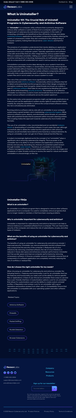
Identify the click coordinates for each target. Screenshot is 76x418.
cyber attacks (48, 41)
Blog (70, 2)
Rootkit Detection (16, 330)
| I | (47, 349)
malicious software (20, 88)
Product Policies (33, 411)
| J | (52, 349)
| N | (10, 351)
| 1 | (24, 353)
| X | (57, 351)
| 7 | (42, 353)
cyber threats (25, 147)
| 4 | (38, 353)
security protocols (35, 90)
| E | (29, 349)
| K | (57, 349)
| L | (61, 349)
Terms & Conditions (65, 411)
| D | (24, 349)
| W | (52, 351)
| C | (19, 349)
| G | (38, 349)
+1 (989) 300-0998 (26, 2)
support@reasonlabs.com (12, 380)
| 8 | (47, 353)
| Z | (66, 351)
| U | (42, 351)
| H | (42, 349)
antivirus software (28, 82)
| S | (33, 351)
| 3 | (33, 353)
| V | (47, 351)
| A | (10, 349)
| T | (38, 351)
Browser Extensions (17, 338)
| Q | (24, 351)
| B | (14, 349)
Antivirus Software (17, 305)
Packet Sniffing (15, 321)
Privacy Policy (49, 411)
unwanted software (14, 36)
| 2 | (29, 353)
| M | (66, 349)
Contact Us (63, 2)
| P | (19, 351)
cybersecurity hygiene (53, 112)
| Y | (61, 351)
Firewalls (13, 313)
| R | (29, 351)
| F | (33, 349)
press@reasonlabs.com (12, 383)
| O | (14, 351)
